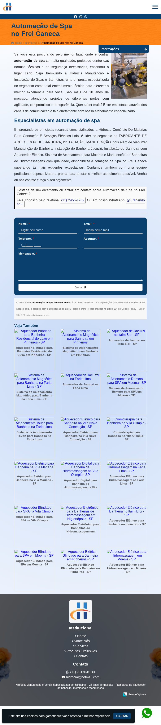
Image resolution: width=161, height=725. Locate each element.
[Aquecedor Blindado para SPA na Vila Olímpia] (34, 509)
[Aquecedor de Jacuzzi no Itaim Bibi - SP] (126, 333)
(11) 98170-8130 (82, 672)
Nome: (24, 223)
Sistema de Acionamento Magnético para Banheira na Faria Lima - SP (34, 395)
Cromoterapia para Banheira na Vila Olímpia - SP (126, 436)
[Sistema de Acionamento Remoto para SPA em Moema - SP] (126, 379)
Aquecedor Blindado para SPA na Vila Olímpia (34, 518)
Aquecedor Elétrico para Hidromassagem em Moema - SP (126, 568)
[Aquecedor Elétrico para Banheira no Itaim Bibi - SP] (126, 511)
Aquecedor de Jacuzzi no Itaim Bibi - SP (127, 341)
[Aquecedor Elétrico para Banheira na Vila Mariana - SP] (34, 467)
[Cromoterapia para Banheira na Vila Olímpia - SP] (126, 423)
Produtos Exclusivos (81, 651)
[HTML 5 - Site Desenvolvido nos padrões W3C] (86, 694)
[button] (155, 7)
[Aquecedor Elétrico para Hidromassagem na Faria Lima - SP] (126, 467)
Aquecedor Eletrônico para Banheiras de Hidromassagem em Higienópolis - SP (80, 530)
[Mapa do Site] (75, 694)
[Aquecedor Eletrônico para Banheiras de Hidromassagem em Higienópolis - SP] (80, 513)
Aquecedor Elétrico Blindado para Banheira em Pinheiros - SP (80, 568)
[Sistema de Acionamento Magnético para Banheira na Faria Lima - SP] (34, 380)
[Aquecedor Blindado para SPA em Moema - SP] (34, 553)
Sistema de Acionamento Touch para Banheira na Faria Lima (34, 436)
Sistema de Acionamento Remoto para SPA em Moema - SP (126, 391)
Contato (82, 656)
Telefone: (26, 238)
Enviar (79, 287)
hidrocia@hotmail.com (82, 677)
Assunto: (91, 238)
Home (81, 636)
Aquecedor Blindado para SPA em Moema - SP (34, 562)
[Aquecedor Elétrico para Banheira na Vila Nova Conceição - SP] (80, 423)
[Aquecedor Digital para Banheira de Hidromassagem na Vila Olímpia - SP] (80, 469)
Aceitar (122, 716)
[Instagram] (80, 16)
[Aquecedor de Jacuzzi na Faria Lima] (80, 377)
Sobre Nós (82, 641)
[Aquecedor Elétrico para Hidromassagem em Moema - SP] (126, 555)
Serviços (81, 646)
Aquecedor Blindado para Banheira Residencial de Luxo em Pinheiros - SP (34, 351)
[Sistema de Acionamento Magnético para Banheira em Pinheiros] (80, 336)
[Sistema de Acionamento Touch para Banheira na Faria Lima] (34, 423)
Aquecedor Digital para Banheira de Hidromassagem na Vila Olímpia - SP (80, 485)
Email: (89, 223)
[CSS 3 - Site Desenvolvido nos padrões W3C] (100, 694)
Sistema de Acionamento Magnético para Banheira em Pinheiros (80, 351)
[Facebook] (75, 16)
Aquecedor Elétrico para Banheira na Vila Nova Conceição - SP (80, 436)
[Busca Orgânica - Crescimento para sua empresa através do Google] (134, 694)
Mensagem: (27, 253)
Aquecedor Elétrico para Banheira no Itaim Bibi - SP (127, 522)
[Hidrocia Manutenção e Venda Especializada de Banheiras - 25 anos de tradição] (80, 611)
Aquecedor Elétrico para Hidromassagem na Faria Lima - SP (126, 480)
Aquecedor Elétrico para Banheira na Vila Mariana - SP (34, 480)
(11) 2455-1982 (72, 200)
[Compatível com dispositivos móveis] (115, 694)
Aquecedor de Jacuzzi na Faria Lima (80, 386)
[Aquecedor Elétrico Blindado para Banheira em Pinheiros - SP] (80, 555)
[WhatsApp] (85, 16)
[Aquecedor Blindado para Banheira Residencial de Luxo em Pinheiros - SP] (34, 336)
